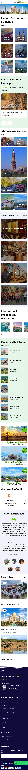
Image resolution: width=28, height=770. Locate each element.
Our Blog (3, 727)
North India (4, 87)
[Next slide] (9, 123)
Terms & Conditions (6, 736)
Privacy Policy (4, 739)
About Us (3, 722)
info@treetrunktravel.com (7, 708)
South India (13, 87)
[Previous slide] (3, 123)
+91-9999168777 (5, 705)
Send (24, 756)
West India (4, 90)
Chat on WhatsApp (22, 763)
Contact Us (4, 741)
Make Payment (4, 725)
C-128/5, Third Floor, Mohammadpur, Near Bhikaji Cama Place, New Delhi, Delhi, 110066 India (13, 702)
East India (21, 87)
